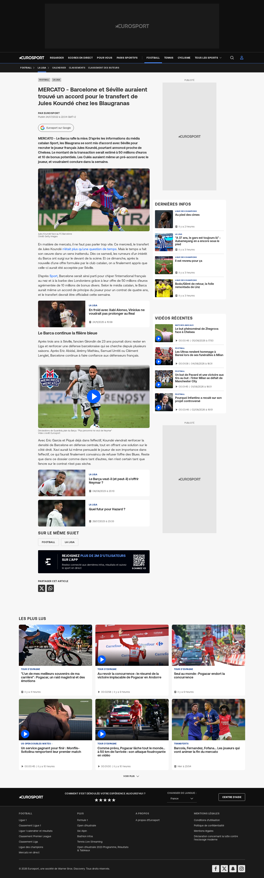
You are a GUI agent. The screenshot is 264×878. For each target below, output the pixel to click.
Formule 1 (82, 820)
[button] (94, 396)
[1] (96, 800)
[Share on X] (41, 588)
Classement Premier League (35, 836)
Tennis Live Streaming (89, 841)
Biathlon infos (85, 836)
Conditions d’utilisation (207, 820)
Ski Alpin (82, 830)
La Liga (56, 80)
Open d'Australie (86, 825)
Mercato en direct (29, 852)
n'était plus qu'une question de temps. (89, 249)
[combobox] (182, 798)
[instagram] (241, 868)
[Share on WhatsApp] (50, 588)
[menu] (232, 57)
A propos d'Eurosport (148, 820)
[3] (105, 800)
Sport (53, 276)
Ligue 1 (22, 820)
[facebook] (215, 868)
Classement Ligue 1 (30, 825)
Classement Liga (28, 841)
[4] (109, 800)
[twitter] (224, 868)
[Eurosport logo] (31, 57)
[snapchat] (233, 868)
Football (44, 80)
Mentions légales (203, 830)
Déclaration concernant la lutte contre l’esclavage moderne (216, 838)
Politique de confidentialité (209, 825)
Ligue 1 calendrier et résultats (35, 830)
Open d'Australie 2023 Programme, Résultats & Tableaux (102, 849)
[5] (114, 800)
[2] (101, 800)
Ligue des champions (31, 847)
